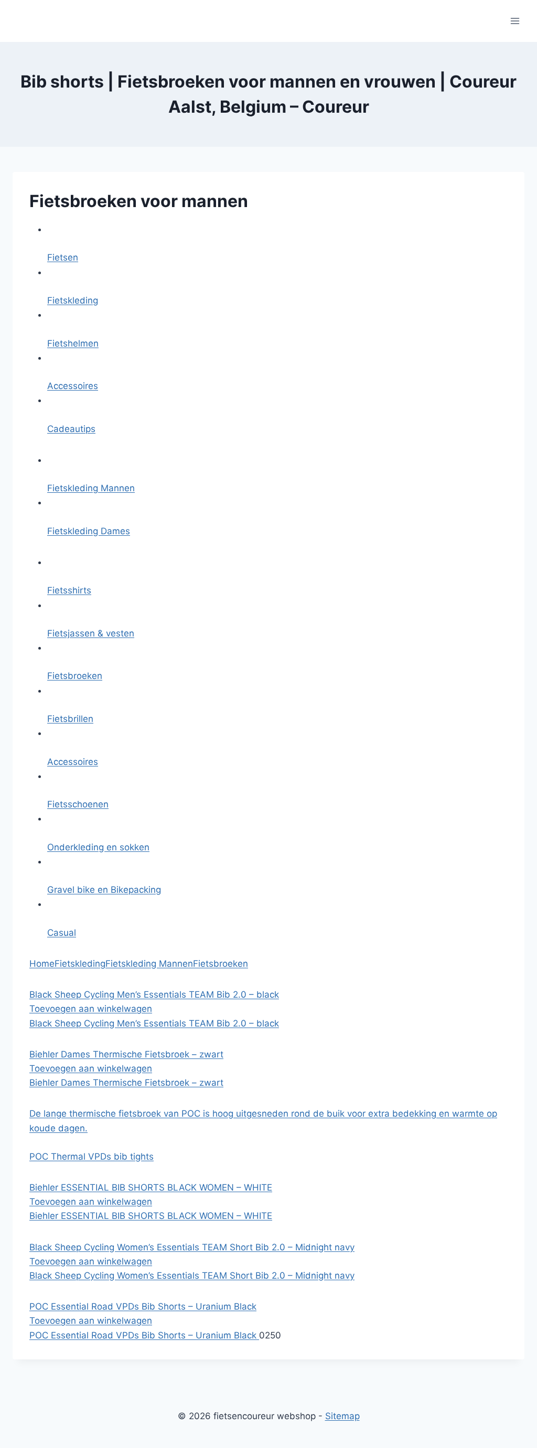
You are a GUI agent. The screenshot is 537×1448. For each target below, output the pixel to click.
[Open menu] (514, 21)
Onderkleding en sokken (98, 847)
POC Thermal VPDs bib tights (91, 1156)
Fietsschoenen (78, 804)
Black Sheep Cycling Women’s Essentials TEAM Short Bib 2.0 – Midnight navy (192, 1275)
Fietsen (62, 257)
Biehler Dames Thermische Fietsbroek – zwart (126, 1082)
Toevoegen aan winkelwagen (90, 1008)
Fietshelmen (73, 343)
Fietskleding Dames (88, 531)
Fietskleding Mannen (91, 488)
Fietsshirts (69, 590)
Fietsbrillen (70, 719)
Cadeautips (71, 429)
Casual (61, 932)
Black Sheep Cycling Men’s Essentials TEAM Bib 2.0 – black (154, 1023)
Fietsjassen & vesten (90, 633)
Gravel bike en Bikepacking (104, 889)
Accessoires (72, 386)
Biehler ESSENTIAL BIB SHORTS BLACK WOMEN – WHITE (150, 1216)
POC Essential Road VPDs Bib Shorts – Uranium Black (144, 1335)
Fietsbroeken (74, 676)
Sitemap (342, 1416)
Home (42, 963)
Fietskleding (72, 300)
